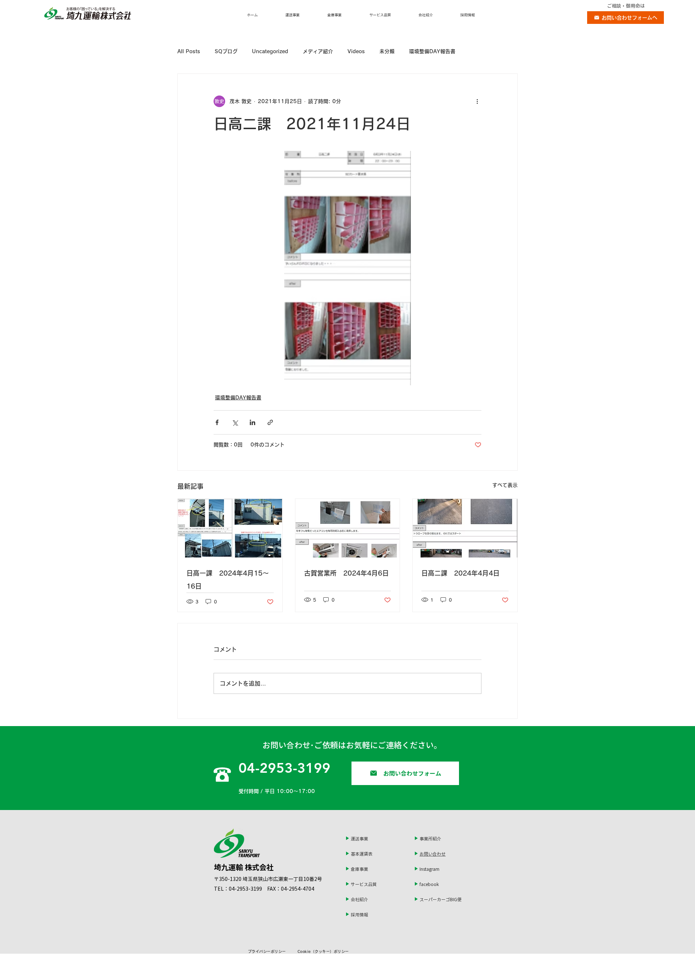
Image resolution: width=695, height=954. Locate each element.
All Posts (188, 51)
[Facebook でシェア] (217, 422)
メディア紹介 (318, 51)
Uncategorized (270, 51)
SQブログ (226, 51)
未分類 (387, 51)
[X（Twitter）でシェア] (234, 422)
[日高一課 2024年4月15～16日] (230, 528)
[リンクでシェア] (270, 422)
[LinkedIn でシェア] (252, 422)
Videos (356, 51)
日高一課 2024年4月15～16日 (227, 579)
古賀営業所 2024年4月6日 (346, 573)
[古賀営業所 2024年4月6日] (347, 528)
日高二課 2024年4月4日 (460, 573)
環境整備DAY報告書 (432, 51)
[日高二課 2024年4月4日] (465, 528)
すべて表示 (505, 485)
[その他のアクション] (477, 101)
